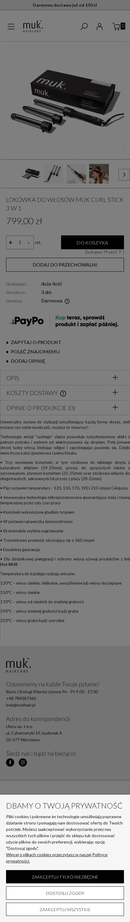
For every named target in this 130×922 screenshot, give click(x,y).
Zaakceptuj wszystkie (65, 909)
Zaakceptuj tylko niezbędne (65, 876)
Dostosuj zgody (65, 893)
